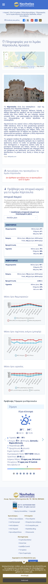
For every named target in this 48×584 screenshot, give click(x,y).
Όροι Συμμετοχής (25, 553)
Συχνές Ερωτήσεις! (25, 540)
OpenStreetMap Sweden (27, 66)
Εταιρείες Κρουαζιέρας (33, 522)
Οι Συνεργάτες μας (32, 525)
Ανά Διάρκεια (14, 525)
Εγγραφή (33, 561)
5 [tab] (27, 474)
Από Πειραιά (14, 529)
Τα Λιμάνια (22, 550)
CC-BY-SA (31, 68)
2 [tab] (17, 474)
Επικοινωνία (30, 532)
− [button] (6, 58)
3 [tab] (21, 474)
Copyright (32, 511)
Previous (5, 439)
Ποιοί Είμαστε (30, 519)
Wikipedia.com (12, 156)
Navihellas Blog (31, 529)
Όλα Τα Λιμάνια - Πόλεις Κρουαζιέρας (22, 12)
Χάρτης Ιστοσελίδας (20, 511)
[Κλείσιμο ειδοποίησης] (24, 562)
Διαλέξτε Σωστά (24, 546)
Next (42, 439)
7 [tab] (34, 474)
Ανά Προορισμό (15, 522)
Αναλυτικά (24, 580)
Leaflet (6, 66)
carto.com (17, 68)
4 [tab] (24, 474)
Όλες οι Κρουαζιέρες (16, 519)
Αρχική (6, 12)
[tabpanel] (24, 437)
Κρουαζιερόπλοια (15, 532)
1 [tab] (14, 474)
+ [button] (6, 54)
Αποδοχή (24, 575)
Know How (22, 543)
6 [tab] (31, 474)
